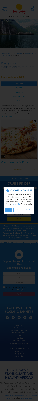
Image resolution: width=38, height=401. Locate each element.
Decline (29, 210)
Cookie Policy (16, 204)
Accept (8, 210)
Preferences (19, 210)
